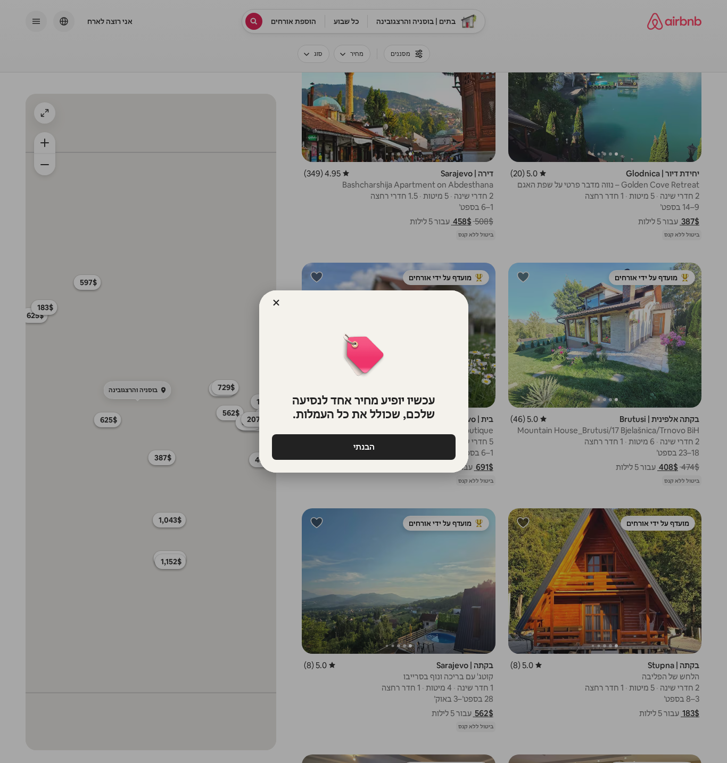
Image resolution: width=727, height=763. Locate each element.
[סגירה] (276, 302)
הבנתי (363, 446)
